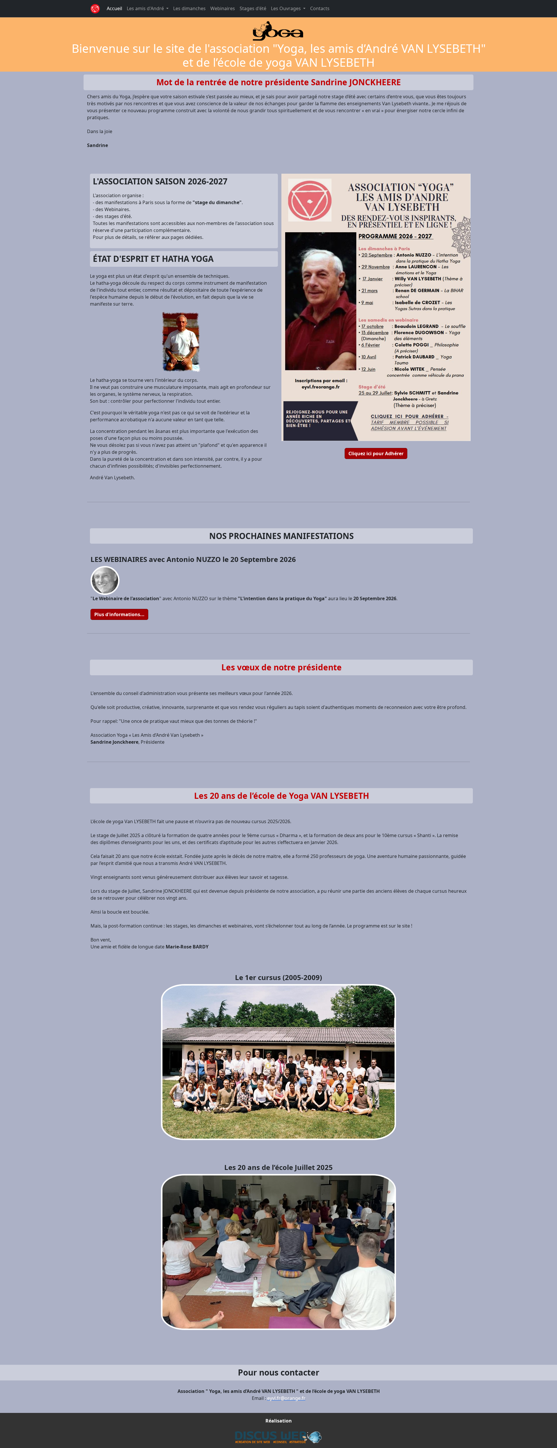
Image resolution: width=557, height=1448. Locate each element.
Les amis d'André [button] (146, 8)
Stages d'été (253, 8)
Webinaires (222, 8)
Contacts (320, 8)
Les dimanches (189, 8)
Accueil (114, 8)
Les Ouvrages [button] (286, 8)
